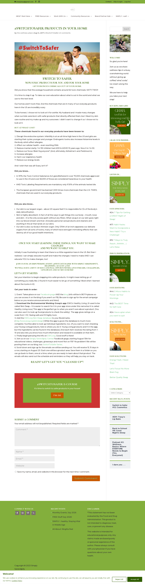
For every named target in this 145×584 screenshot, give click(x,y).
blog (66, 294)
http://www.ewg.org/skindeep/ (29, 321)
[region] (72, 577)
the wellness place (25, 33)
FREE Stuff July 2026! (62, 517)
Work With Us (60, 16)
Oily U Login (118, 1)
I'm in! (57, 395)
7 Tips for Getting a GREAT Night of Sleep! (120, 215)
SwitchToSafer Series (52, 344)
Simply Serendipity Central (42, 339)
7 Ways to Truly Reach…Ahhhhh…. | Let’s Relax (119, 243)
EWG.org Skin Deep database (38, 318)
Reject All (119, 579)
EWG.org (51, 336)
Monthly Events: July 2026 (64, 513)
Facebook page (48, 294)
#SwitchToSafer (52, 33)
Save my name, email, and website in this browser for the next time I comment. (53, 472)
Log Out (127, 1)
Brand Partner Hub (103, 16)
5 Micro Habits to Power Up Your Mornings (120, 294)
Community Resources (80, 16)
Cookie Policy (17, 581)
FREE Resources (42, 16)
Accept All (135, 579)
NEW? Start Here (23, 16)
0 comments (65, 33)
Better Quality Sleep (119, 377)
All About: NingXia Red (62, 529)
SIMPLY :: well (121, 16)
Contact (108, 1)
